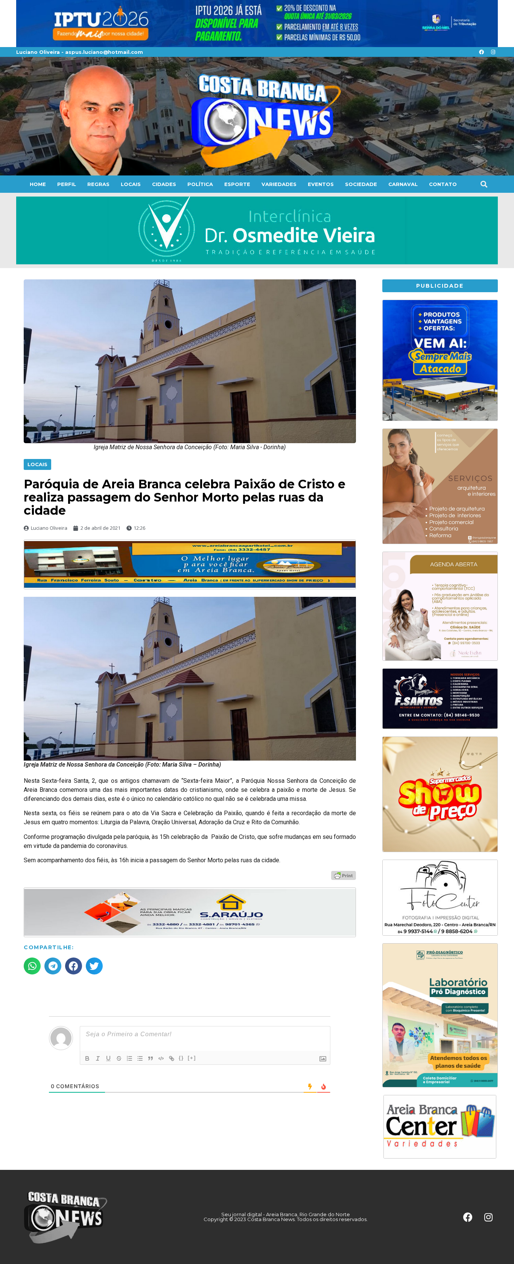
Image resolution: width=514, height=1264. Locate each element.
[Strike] (119, 1058)
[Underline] (108, 1058)
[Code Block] (161, 1058)
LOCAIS (131, 184)
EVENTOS (321, 184)
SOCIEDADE (361, 184)
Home (38, 184)
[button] (484, 184)
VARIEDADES (279, 184)
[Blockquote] (150, 1058)
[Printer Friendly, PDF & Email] (343, 875)
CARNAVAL (403, 184)
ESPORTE (237, 184)
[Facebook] (481, 52)
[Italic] (98, 1058)
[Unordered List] (140, 1058)
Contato (443, 184)
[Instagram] (493, 52)
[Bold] (87, 1058)
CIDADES (164, 184)
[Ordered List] (129, 1058)
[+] (192, 1058)
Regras (98, 184)
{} (181, 1058)
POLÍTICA (200, 184)
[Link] (171, 1058)
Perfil (66, 184)
